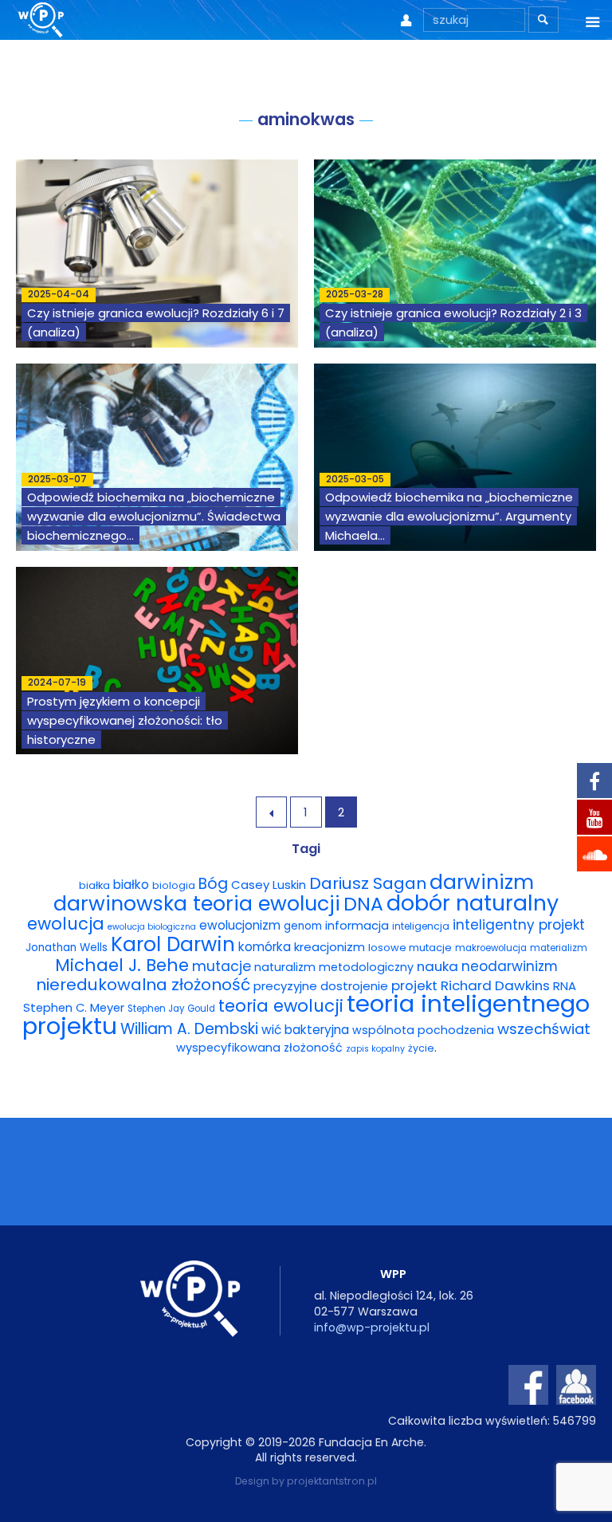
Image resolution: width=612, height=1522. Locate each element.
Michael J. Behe (122, 965)
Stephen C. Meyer (73, 1008)
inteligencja (420, 926)
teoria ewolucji (280, 1005)
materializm (558, 948)
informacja (357, 926)
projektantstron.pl (332, 1481)
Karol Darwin (173, 944)
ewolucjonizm (239, 925)
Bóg (213, 884)
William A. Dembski (189, 1029)
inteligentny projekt (519, 924)
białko (131, 884)
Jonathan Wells (67, 947)
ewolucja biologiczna (152, 927)
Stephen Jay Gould (171, 1008)
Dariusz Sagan (367, 883)
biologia (173, 885)
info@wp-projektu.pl (372, 1327)
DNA (363, 904)
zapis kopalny (375, 1049)
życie (421, 1048)
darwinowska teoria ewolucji (196, 903)
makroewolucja (491, 948)
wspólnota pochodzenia (423, 1030)
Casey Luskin (268, 884)
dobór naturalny (472, 903)
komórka (264, 946)
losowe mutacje (410, 947)
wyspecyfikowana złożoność (259, 1048)
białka (94, 885)
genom (303, 926)
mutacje (221, 966)
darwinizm (482, 882)
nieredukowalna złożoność (143, 984)
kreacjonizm (329, 946)
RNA (564, 985)
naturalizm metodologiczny (334, 967)
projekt (414, 985)
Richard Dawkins (495, 985)
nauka (437, 966)
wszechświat (543, 1029)
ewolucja (65, 923)
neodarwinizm (509, 966)
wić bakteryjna (305, 1029)
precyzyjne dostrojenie (320, 985)
